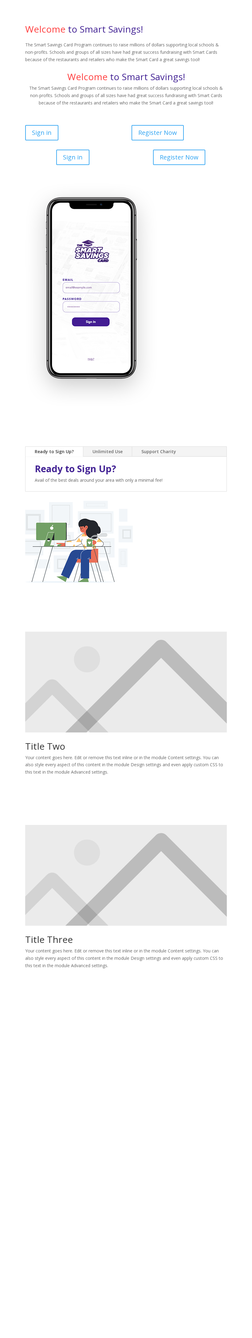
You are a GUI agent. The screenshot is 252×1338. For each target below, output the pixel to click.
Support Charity (158, 451)
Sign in (42, 132)
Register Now (157, 132)
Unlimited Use (108, 451)
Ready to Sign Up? (54, 451)
